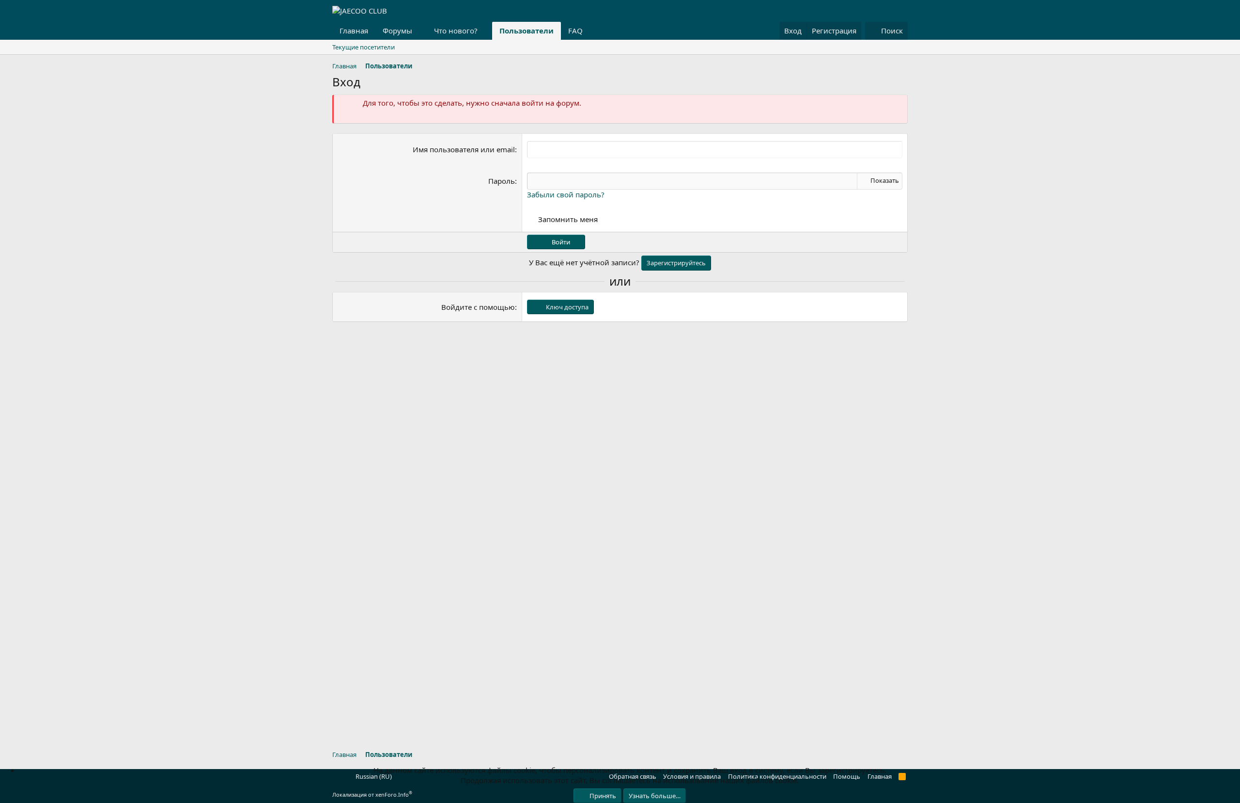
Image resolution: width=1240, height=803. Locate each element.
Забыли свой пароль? (565, 194)
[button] (420, 31)
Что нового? (456, 30)
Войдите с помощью (478, 307)
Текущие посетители (363, 47)
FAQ (575, 30)
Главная (354, 30)
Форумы (397, 30)
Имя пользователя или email (464, 149)
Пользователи (526, 30)
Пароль (501, 181)
